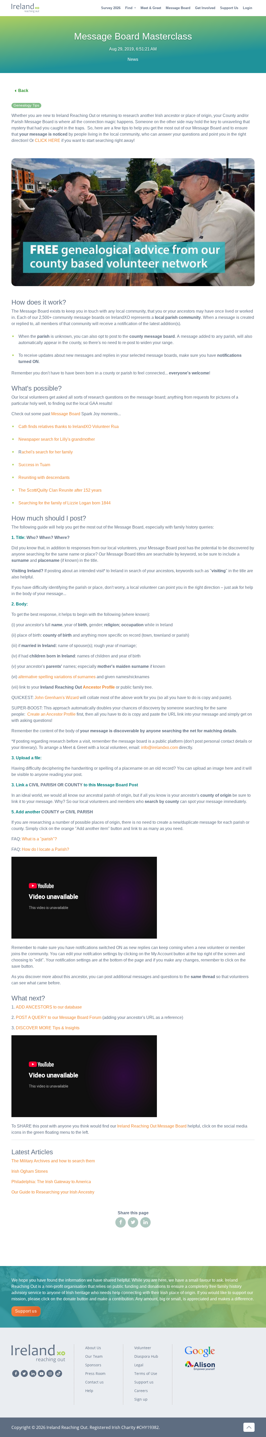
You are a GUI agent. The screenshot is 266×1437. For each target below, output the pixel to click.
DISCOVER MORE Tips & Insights (47, 1028)
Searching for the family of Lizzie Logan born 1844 (64, 503)
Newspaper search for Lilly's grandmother (56, 439)
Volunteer (142, 1347)
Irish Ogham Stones (29, 1171)
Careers (141, 1390)
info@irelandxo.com (159, 747)
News (133, 59)
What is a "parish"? (39, 839)
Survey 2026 (111, 8)
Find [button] (128, 8)
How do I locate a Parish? (45, 849)
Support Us (229, 8)
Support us (26, 1311)
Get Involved (205, 8)
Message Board (178, 8)
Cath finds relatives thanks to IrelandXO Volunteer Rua (68, 426)
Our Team (94, 1356)
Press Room (95, 1373)
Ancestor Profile (99, 687)
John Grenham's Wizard (57, 697)
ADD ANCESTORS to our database (49, 1007)
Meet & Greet (151, 8)
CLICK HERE (47, 140)
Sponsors (93, 1364)
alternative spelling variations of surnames (57, 677)
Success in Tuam (34, 465)
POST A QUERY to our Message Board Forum (58, 1017)
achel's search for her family (47, 452)
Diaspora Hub (146, 1356)
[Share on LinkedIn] (145, 1222)
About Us (93, 1347)
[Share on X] (133, 1222)
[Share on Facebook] (120, 1222)
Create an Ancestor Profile (51, 714)
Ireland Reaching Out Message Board (152, 1126)
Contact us (94, 1382)
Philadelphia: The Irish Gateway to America (51, 1181)
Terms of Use (145, 1373)
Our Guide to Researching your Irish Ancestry (52, 1192)
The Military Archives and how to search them (53, 1161)
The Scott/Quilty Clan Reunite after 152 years (60, 490)
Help (89, 1390)
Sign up (141, 1399)
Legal (138, 1364)
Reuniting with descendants (44, 477)
